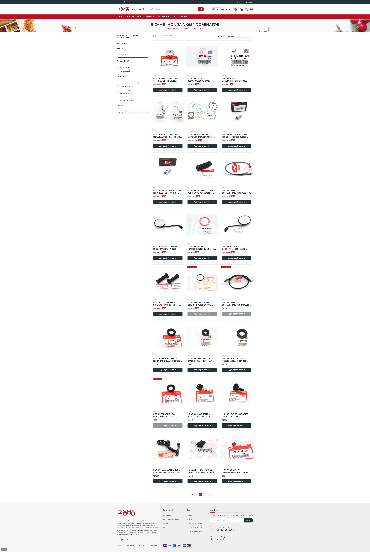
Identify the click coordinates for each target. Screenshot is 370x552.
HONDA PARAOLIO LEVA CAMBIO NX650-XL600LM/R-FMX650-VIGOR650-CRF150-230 (201, 359)
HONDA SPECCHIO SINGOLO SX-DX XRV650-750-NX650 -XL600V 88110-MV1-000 (235, 247)
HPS (154, 243)
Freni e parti (125, 90)
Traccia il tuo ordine (194, 527)
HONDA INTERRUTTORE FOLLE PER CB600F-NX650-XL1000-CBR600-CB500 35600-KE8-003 (236, 135)
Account (189, 515)
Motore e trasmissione (128, 97)
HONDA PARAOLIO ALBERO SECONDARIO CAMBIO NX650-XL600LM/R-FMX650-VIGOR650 (167, 359)
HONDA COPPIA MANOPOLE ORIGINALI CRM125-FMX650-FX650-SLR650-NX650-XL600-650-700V (167, 303)
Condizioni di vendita (171, 519)
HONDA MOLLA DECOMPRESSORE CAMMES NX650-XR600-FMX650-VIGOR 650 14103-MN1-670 (201, 79)
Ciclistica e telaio (126, 86)
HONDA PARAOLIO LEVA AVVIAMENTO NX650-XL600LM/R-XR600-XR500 (164, 415)
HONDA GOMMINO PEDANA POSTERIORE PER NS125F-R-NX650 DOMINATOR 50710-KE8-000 (202, 191)
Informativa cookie (217, 539)
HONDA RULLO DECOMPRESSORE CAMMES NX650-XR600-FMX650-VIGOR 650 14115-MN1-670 (235, 79)
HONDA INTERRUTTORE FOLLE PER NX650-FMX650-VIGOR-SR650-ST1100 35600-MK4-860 (167, 191)
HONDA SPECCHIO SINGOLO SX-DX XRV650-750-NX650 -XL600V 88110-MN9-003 (166, 247)
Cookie (4, 549)
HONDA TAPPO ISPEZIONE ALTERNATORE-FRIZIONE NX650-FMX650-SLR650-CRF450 (167, 79)
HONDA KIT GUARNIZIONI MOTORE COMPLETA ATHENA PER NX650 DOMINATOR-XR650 (202, 135)
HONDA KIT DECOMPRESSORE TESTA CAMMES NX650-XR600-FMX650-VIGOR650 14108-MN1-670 (167, 135)
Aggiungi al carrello (167, 90)
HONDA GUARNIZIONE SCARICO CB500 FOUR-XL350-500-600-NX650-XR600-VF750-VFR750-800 (201, 247)
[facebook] (118, 540)
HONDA (155, 75)
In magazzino (125, 67)
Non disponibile (126, 71)
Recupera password (194, 523)
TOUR (223, 131)
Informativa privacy (194, 531)
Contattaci (167, 527)
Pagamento (168, 523)
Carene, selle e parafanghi (129, 83)
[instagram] (122, 540)
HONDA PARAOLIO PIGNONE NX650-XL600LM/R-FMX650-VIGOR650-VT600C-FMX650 (235, 359)
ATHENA (190, 131)
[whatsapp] (127, 540)
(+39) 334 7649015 (223, 10)
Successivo (212, 494)
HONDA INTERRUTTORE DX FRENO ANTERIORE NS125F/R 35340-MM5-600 (201, 471)
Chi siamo (167, 515)
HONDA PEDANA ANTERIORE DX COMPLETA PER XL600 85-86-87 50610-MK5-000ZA (167, 471)
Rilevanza (239, 36)
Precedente (192, 494)
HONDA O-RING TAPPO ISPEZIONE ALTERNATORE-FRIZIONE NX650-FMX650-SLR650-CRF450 (200, 303)
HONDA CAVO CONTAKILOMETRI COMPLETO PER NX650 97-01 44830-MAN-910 (236, 303)
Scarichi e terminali (127, 100)
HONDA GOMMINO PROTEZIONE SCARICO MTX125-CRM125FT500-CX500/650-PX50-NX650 (236, 471)
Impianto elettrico (127, 93)
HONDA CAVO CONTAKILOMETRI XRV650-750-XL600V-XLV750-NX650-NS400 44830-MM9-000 (236, 191)
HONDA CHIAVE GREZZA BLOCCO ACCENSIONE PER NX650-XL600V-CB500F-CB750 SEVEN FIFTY (201, 415)
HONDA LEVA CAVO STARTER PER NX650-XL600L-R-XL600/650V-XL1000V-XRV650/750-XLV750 (235, 415)
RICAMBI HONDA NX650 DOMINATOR (128, 37)
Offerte (189, 519)
